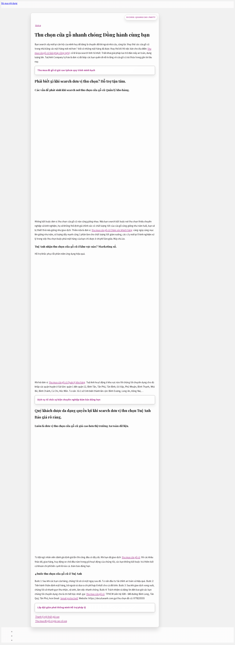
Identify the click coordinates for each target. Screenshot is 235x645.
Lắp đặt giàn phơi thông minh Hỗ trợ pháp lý (61, 607)
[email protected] (69, 598)
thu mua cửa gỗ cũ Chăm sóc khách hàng (112, 230)
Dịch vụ (38, 25)
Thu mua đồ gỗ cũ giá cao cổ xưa (51, 621)
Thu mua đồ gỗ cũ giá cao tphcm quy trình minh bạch (66, 70)
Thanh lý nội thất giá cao (47, 616)
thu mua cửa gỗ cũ (131, 557)
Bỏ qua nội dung (9, 3)
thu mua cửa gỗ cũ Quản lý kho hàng (67, 382)
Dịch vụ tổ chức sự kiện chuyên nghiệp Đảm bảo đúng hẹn (68, 399)
